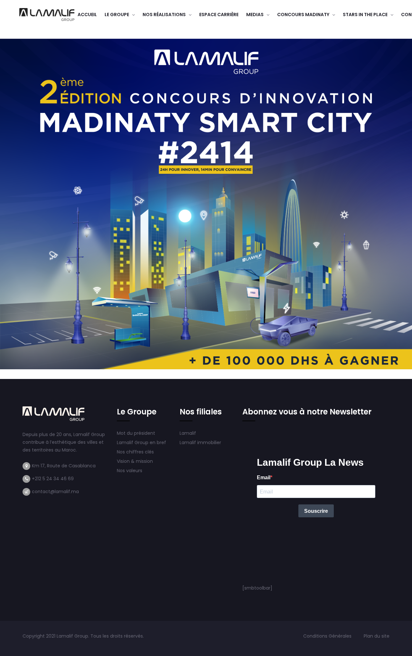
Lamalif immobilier (200, 442)
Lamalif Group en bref (141, 442)
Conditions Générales (328, 636)
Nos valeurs (130, 470)
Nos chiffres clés (135, 452)
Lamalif (188, 433)
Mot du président (136, 433)
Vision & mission (135, 461)
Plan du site (376, 636)
